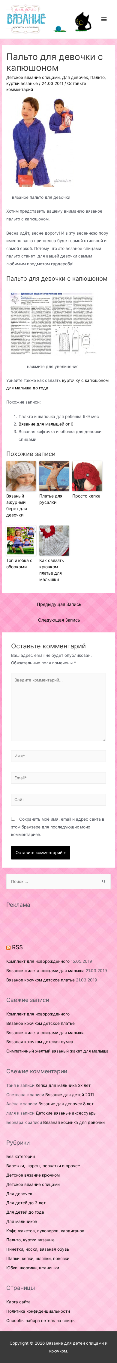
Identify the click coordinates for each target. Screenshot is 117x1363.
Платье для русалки (50, 499)
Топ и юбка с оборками (19, 563)
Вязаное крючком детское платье (40, 980)
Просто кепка (86, 495)
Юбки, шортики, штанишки (32, 1267)
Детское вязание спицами (33, 77)
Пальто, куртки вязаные (30, 1239)
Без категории (20, 1156)
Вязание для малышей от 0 (46, 424)
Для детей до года (25, 1212)
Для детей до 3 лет (26, 1202)
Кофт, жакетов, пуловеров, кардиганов (45, 1230)
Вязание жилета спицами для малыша (45, 970)
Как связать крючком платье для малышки (51, 570)
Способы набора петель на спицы (40, 1320)
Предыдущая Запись (59, 604)
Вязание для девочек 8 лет (66, 1103)
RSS (17, 947)
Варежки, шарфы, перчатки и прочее (43, 1165)
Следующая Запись (59, 620)
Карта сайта (18, 1301)
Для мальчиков (21, 1221)
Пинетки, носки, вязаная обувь (37, 1249)
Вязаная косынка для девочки (74, 1122)
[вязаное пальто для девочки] (41, 142)
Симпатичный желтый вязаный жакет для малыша (57, 1051)
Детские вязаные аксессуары (66, 1113)
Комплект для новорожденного (38, 961)
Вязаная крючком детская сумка (39, 1041)
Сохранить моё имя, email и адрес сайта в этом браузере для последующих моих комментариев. (57, 827)
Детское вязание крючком (33, 1175)
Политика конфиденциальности (38, 1311)
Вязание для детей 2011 (69, 1094)
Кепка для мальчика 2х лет (63, 1085)
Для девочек (75, 77)
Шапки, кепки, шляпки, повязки (37, 1258)
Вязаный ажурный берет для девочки (16, 505)
